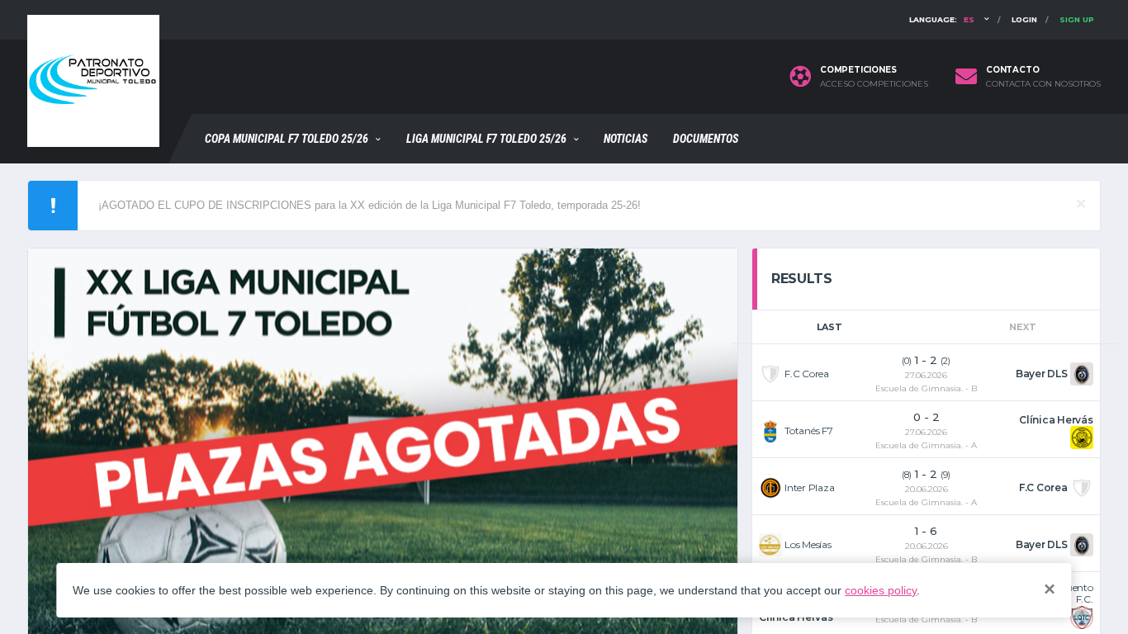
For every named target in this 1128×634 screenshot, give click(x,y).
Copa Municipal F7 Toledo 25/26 (286, 138)
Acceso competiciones (874, 84)
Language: (941, 19)
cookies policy (881, 590)
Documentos (705, 138)
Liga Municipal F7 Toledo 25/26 (486, 138)
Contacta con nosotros (1043, 84)
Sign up (1076, 19)
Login (1024, 19)
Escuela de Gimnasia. (919, 388)
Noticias (625, 138)
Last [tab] (829, 327)
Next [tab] (1022, 327)
